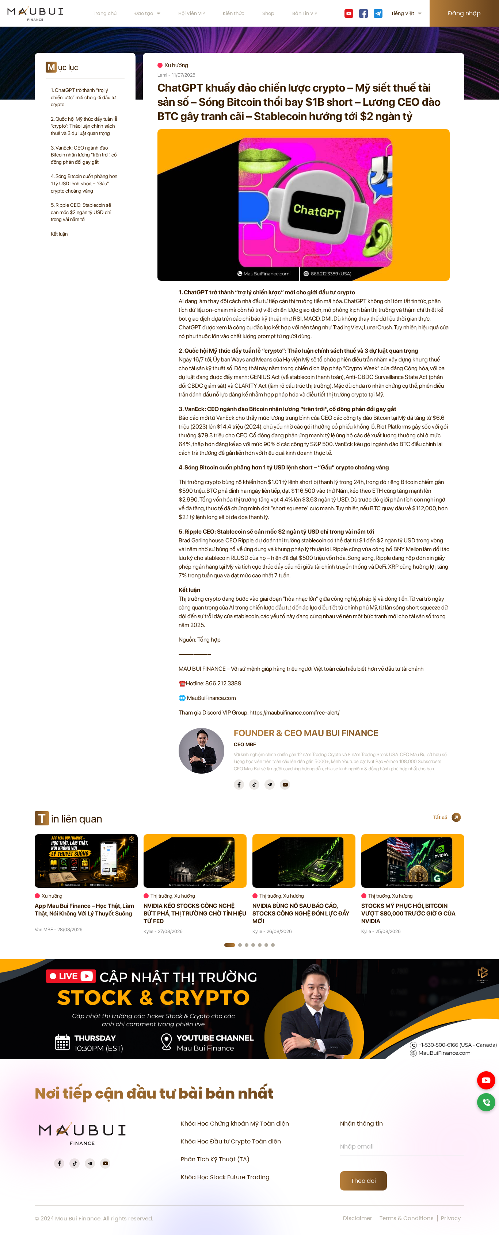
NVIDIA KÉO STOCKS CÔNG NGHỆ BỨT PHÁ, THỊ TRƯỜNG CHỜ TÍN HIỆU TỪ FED (195, 913)
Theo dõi (363, 1181)
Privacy (451, 1218)
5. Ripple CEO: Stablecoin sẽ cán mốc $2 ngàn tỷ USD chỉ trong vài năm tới (81, 212)
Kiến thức (233, 13)
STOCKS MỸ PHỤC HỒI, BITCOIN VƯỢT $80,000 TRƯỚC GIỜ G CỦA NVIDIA (408, 913)
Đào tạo (143, 13)
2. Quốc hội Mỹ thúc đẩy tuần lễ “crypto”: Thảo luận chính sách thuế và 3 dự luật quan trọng (84, 126)
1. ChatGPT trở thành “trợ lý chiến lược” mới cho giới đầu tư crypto (83, 97)
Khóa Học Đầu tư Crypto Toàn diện (231, 1141)
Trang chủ (105, 13)
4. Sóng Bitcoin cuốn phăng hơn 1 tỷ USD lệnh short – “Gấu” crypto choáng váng (84, 183)
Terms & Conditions (407, 1218)
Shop (268, 13)
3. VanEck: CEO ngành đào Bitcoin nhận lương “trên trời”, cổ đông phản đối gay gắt (84, 155)
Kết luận (59, 234)
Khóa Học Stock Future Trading (225, 1177)
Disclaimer (357, 1218)
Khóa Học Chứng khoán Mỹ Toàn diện (235, 1123)
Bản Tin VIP (304, 13)
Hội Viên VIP (191, 13)
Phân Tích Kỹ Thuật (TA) (215, 1159)
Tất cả (440, 817)
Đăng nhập (464, 13)
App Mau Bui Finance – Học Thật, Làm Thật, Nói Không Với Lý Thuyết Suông (84, 909)
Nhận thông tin (361, 1123)
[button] (229, 945)
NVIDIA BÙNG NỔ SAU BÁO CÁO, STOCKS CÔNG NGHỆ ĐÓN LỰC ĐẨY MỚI (301, 913)
